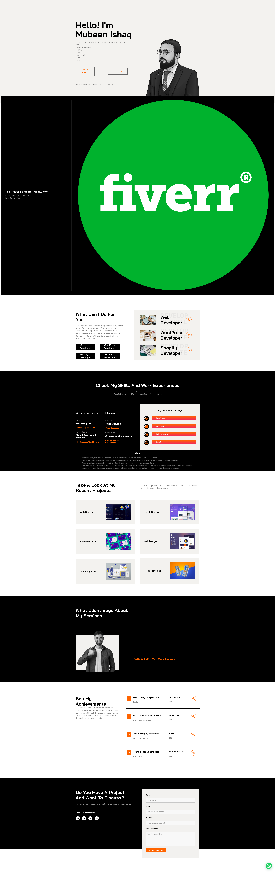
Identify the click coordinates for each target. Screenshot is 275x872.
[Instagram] (90, 818)
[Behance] (84, 818)
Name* (148, 795)
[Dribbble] (78, 818)
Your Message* (152, 829)
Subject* (149, 817)
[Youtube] (97, 818)
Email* (148, 806)
